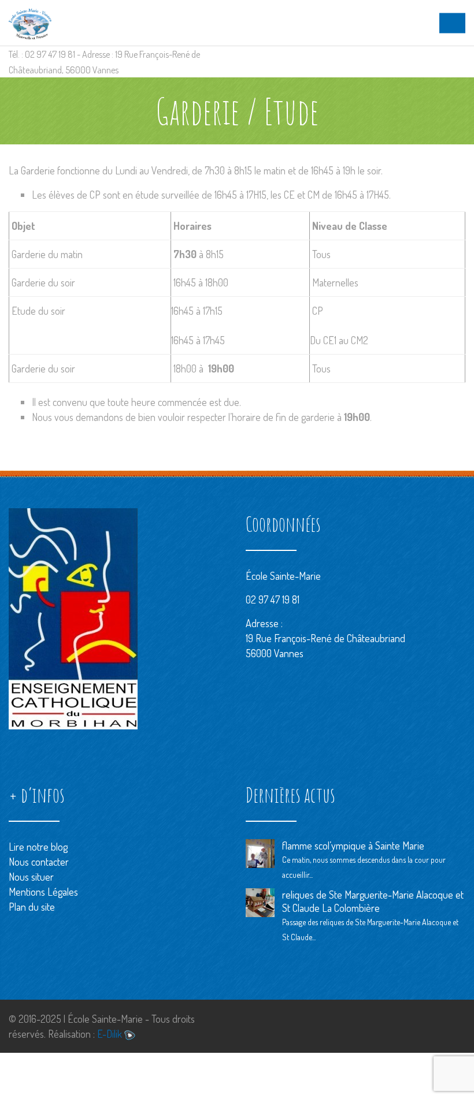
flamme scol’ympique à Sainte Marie (353, 845)
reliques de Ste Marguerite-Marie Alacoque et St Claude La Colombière (373, 901)
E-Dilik (110, 1033)
